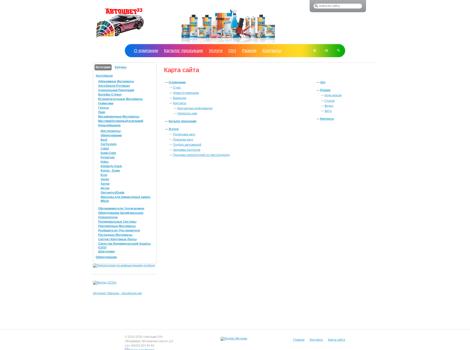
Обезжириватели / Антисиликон (121, 208)
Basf (104, 140)
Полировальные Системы (117, 221)
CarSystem (109, 144)
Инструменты (111, 131)
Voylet (105, 179)
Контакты (179, 103)
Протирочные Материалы (117, 226)
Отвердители (108, 217)
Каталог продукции (182, 121)
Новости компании (186, 93)
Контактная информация (194, 108)
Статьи (330, 100)
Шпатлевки (106, 251)
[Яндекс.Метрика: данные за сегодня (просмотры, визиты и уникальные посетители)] (234, 339)
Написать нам (187, 113)
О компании (177, 82)
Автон (105, 184)
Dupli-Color (108, 153)
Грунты (103, 107)
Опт (323, 82)
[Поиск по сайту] (338, 50)
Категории (103, 67)
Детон (105, 188)
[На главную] (314, 50)
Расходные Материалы (115, 235)
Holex (105, 162)
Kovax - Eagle (110, 170)
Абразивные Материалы (116, 81)
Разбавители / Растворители (119, 230)
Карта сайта (336, 339)
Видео (329, 106)
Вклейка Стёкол (110, 94)
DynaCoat (108, 157)
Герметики (105, 103)
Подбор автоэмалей (187, 144)
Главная (299, 339)
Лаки (101, 112)
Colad (105, 148)
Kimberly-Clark (111, 166)
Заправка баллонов (186, 150)
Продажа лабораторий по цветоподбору (201, 155)
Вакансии (179, 98)
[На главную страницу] (120, 38)
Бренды (121, 67)
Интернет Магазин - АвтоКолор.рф (117, 293)
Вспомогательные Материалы (120, 99)
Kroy (104, 175)
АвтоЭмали (104, 75)
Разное (325, 90)
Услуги (173, 129)
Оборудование (111, 135)
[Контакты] (326, 50)
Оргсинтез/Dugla (112, 192)
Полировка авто (184, 134)
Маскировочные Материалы (118, 116)
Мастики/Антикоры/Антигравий (120, 121)
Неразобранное (109, 125)
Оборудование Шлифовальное (120, 213)
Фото (328, 111)
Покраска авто (183, 139)
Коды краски (333, 95)
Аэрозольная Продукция (116, 90)
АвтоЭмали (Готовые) (114, 86)
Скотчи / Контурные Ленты (117, 239)
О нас (177, 87)
